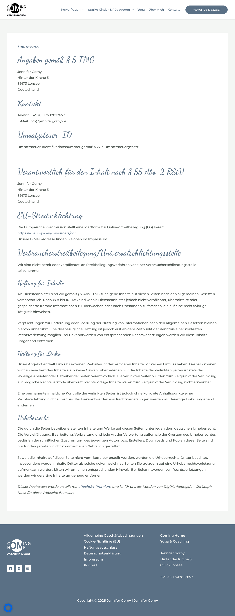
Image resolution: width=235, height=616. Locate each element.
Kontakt (174, 9)
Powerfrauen (71, 9)
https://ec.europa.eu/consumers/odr (46, 233)
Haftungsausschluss (100, 547)
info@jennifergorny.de (48, 121)
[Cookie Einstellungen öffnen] (8, 611)
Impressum (93, 559)
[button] (206, 10)
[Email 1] (28, 568)
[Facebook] (10, 568)
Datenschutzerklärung (102, 553)
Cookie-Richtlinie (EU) (102, 541)
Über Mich (156, 9)
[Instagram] (19, 568)
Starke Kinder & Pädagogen (109, 9)
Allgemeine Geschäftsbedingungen (113, 536)
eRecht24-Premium (94, 487)
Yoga (141, 9)
